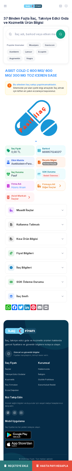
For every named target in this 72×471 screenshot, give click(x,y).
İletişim (41, 374)
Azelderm (14, 52)
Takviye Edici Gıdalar (15, 374)
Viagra (29, 58)
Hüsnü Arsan (18, 187)
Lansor (28, 52)
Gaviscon (50, 45)
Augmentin (14, 58)
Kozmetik (9, 379)
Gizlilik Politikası (46, 379)
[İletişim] (66, 6)
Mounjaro (34, 45)
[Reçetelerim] (60, 6)
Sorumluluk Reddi (47, 385)
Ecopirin (42, 52)
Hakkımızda (44, 369)
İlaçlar (8, 369)
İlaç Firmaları (11, 385)
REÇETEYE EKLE (18, 465)
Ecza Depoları (12, 390)
